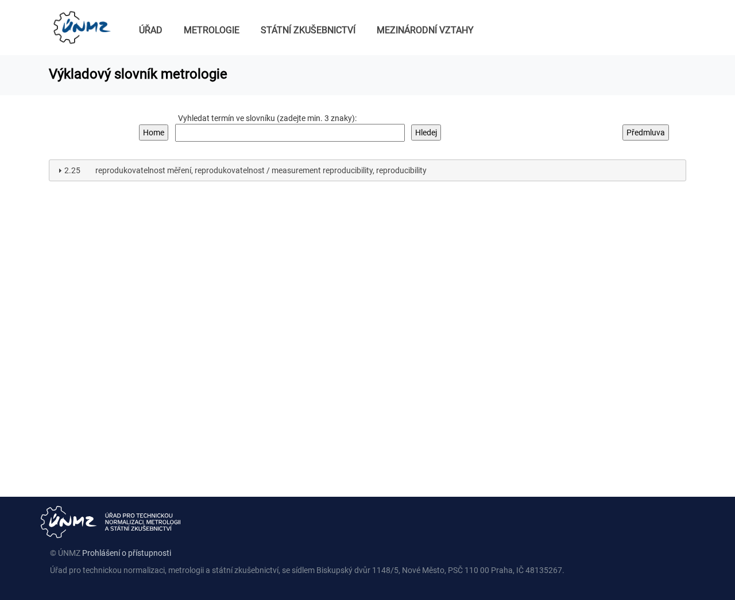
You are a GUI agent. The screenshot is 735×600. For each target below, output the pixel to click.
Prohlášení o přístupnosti (126, 553)
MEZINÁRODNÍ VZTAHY (425, 30)
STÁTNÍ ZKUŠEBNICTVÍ (308, 30)
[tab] (367, 170)
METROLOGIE (211, 30)
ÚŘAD (151, 30)
